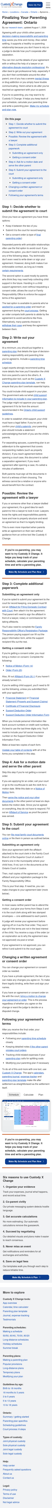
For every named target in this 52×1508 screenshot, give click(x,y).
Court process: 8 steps (14, 1429)
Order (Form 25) (14, 670)
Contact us (8, 1477)
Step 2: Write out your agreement (25, 132)
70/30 (20, 1335)
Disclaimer (8, 1498)
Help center (9, 1465)
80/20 (26, 1335)
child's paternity (23, 426)
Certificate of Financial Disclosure (23, 706)
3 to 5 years (9, 1396)
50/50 (6, 1335)
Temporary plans (11, 1372)
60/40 (13, 1335)
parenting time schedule (34, 1038)
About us (7, 1473)
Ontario (34, 11)
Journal (7, 1315)
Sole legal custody (12, 1453)
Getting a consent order (24, 157)
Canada (24, 11)
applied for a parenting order (16, 306)
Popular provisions (12, 1364)
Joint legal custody (12, 1449)
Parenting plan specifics (15, 1421)
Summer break (10, 1348)
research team (16, 27)
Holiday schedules (12, 1343)
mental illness (42, 78)
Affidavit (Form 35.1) (25, 676)
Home (5, 11)
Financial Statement (16, 698)
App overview (10, 1303)
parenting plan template (14, 1080)
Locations (14, 11)
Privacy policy (10, 1489)
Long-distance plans (13, 1368)
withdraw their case (12, 325)
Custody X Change (12, 1072)
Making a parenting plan (15, 1359)
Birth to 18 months (12, 1388)
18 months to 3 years (13, 1392)
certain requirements (12, 270)
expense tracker (29, 1076)
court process (31, 310)
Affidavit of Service (18, 812)
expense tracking (20, 1315)
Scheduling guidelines (14, 1425)
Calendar (7, 1307)
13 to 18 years (10, 1405)
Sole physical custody (14, 1445)
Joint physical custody (14, 1441)
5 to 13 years (9, 1400)
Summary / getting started (16, 1416)
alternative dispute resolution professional (23, 67)
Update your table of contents (17, 750)
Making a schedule (12, 1331)
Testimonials (9, 1319)
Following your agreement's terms (26, 195)
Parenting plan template (15, 1311)
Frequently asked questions (17, 1469)
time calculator (20, 1307)
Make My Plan (34, 4)
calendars (39, 1072)
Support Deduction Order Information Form (27, 714)
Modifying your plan (13, 1376)
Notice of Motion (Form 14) (19, 665)
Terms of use (9, 1494)
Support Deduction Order (18, 710)
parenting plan (9, 351)
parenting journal (10, 1076)
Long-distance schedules (16, 1339)
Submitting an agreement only (27, 153)
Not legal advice (11, 1502)
